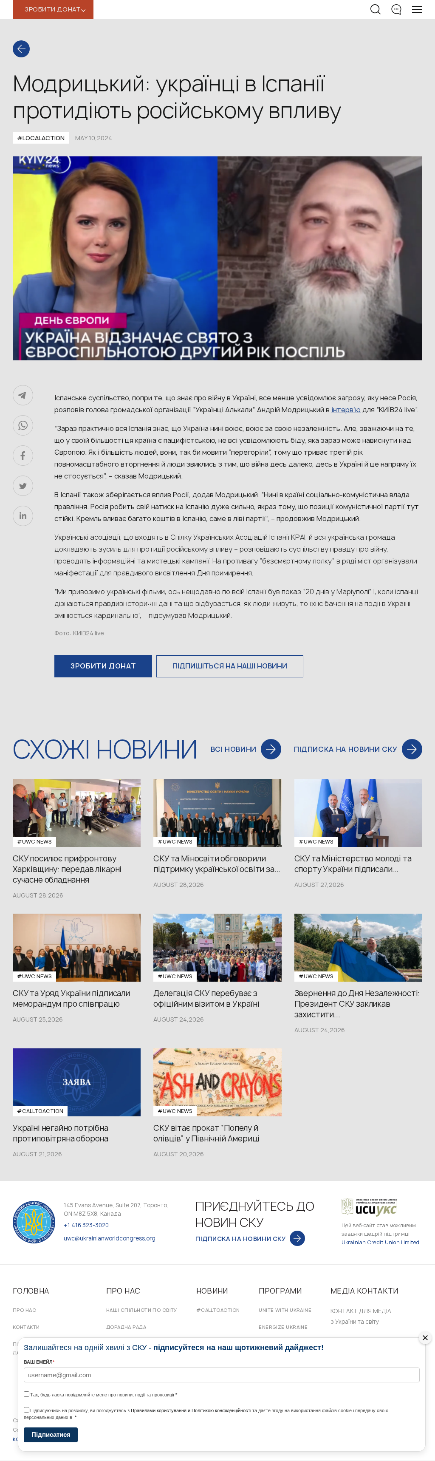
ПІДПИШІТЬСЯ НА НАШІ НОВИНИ (229, 666)
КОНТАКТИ (26, 1327)
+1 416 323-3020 (86, 1225)
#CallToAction (218, 1310)
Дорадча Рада (126, 1327)
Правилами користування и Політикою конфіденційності (191, 1410)
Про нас (24, 1310)
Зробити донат (103, 666)
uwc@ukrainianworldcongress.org (109, 1238)
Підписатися (51, 1434)
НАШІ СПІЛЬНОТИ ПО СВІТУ (141, 1310)
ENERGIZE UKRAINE (283, 1327)
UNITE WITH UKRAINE (285, 1310)
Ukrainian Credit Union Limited (381, 1242)
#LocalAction (41, 138)
